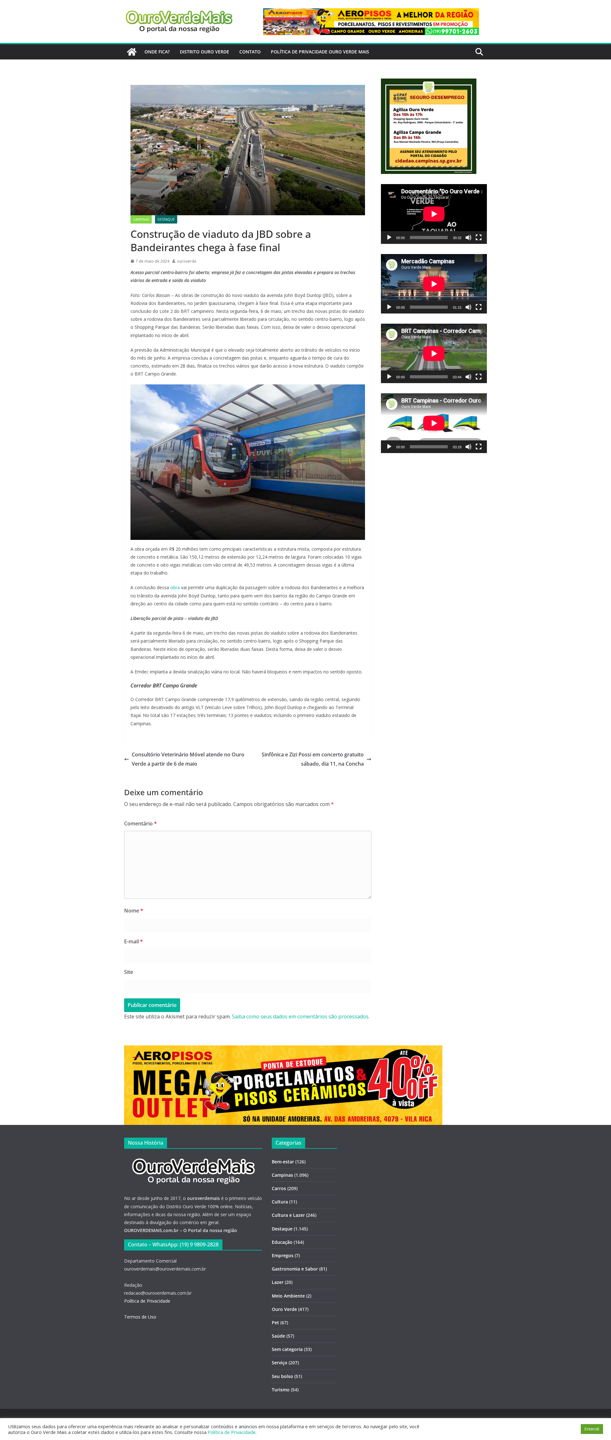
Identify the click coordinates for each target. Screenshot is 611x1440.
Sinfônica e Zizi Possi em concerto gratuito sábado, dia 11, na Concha (313, 759)
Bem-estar (283, 1162)
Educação (282, 1242)
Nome (133, 910)
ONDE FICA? (157, 52)
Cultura (280, 1202)
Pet (275, 1322)
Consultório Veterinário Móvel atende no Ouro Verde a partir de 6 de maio (188, 759)
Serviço (279, 1363)
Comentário (140, 823)
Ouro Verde (284, 1309)
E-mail (133, 941)
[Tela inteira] (478, 237)
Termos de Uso (140, 1317)
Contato (250, 52)
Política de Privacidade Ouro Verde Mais (320, 52)
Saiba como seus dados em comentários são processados (300, 1016)
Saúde (278, 1336)
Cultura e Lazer (288, 1215)
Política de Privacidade (147, 1301)
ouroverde (186, 261)
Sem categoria (287, 1349)
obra (175, 587)
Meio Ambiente (288, 1296)
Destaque (166, 219)
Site (128, 971)
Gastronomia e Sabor (295, 1269)
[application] (434, 214)
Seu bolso (282, 1376)
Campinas (141, 219)
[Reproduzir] (389, 237)
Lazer (278, 1282)
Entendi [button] (592, 1429)
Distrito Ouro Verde (204, 52)
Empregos (282, 1255)
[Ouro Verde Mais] (131, 51)
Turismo (281, 1390)
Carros (279, 1188)
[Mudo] (468, 237)
